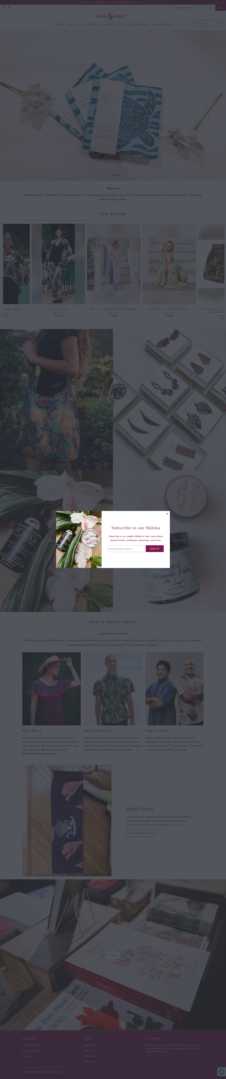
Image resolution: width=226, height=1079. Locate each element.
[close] (167, 514)
